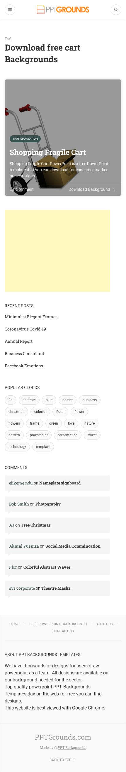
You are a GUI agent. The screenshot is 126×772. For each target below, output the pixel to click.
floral (60, 412)
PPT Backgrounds (72, 748)
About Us (104, 624)
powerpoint (39, 435)
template (43, 447)
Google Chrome (88, 708)
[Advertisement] (57, 251)
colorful (40, 412)
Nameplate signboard (60, 483)
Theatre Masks (56, 588)
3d (10, 400)
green (53, 423)
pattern (14, 435)
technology (17, 447)
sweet (92, 435)
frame (34, 423)
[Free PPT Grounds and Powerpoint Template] (63, 9)
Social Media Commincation (73, 546)
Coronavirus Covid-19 (25, 329)
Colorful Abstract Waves (47, 567)
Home (15, 624)
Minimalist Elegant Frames (31, 316)
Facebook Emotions (24, 365)
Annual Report (19, 341)
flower (79, 412)
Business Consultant (24, 353)
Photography (48, 504)
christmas (16, 412)
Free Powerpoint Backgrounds (58, 624)
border (67, 400)
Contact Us (63, 631)
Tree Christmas (36, 525)
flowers (14, 423)
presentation (68, 435)
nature (89, 423)
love (71, 423)
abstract (29, 400)
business (90, 400)
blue (49, 400)
